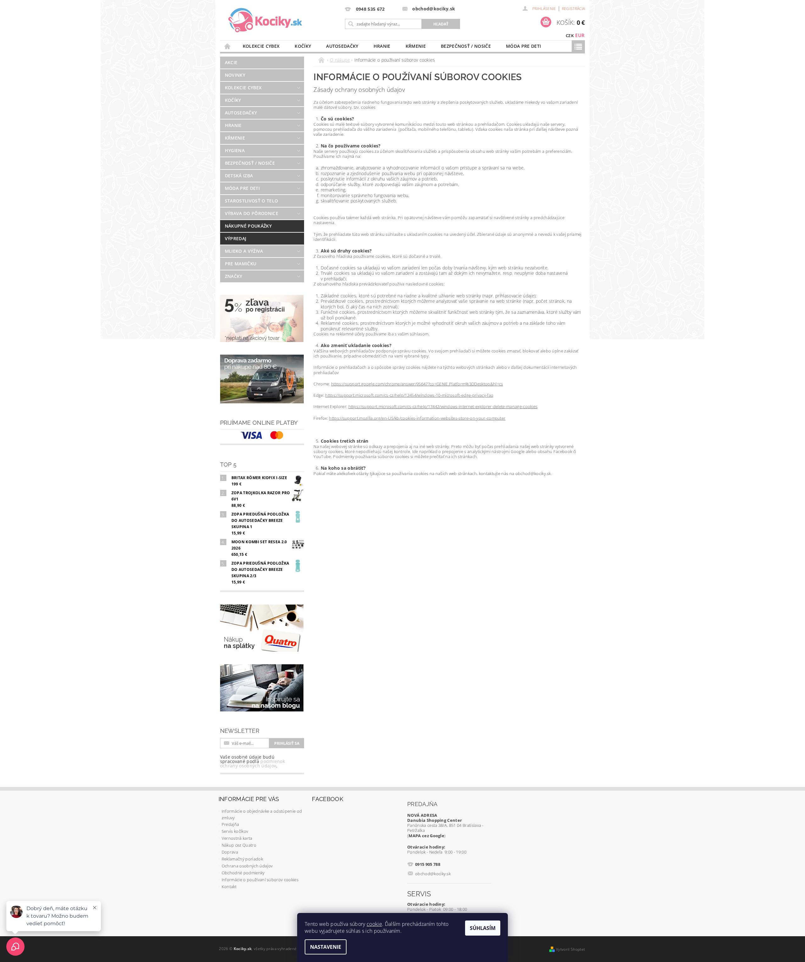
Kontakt (229, 886)
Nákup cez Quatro (239, 845)
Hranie (382, 46)
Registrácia (573, 8)
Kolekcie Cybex (261, 46)
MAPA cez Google (426, 835)
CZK (570, 35)
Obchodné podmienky (243, 873)
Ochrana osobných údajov (247, 866)
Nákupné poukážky (248, 226)
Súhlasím (483, 928)
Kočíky (303, 46)
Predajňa (230, 824)
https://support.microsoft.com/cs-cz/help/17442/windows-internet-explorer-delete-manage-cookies (443, 406)
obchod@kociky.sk (433, 873)
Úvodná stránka (227, 46)
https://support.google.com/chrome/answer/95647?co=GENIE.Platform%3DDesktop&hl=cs (417, 384)
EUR (580, 35)
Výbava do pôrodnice (251, 213)
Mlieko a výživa (244, 251)
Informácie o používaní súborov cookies (260, 879)
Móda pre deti (523, 46)
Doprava (230, 852)
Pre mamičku (241, 264)
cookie (374, 924)
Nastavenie (325, 946)
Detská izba (239, 176)
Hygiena (235, 150)
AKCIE (231, 62)
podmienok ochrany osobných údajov (252, 763)
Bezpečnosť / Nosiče (466, 46)
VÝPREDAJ (236, 238)
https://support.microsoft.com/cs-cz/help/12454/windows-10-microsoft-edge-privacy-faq (409, 395)
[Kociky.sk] (265, 20)
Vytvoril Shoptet (570, 949)
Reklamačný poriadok (242, 859)
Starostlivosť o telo (251, 201)
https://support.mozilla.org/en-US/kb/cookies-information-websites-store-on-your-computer (417, 418)
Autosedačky (342, 46)
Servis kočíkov (235, 831)
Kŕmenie (416, 46)
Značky (233, 276)
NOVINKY (235, 75)
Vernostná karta (237, 838)
